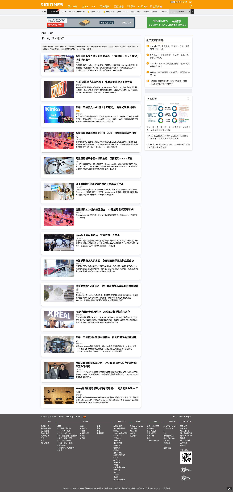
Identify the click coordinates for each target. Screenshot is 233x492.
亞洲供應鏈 (117, 443)
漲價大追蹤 (54, 11)
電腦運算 (116, 462)
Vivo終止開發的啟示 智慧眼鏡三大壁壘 (98, 235)
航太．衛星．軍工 (65, 438)
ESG (165, 433)
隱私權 (68, 417)
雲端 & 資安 (151, 431)
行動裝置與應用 (119, 467)
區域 (126, 11)
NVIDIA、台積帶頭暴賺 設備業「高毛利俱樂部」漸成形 (169, 56)
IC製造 (116, 477)
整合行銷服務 (185, 441)
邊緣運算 (116, 431)
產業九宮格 (45, 433)
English (188, 417)
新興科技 (116, 441)
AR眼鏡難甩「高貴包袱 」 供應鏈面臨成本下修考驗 (104, 82)
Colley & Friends (136, 426)
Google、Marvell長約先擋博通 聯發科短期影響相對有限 (170, 65)
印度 (83, 431)
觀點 (139, 11)
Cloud (115, 458)
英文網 (144, 6)
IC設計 (116, 475)
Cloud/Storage (169, 438)
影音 (132, 6)
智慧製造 (116, 445)
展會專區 (100, 433)
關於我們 (44, 417)
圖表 (60, 450)
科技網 (74, 6)
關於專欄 (133, 436)
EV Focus (117, 438)
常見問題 (77, 417)
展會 (42, 438)
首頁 (44, 11)
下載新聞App (185, 450)
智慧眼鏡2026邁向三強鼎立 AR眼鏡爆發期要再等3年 (105, 209)
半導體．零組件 (65, 428)
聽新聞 (154, 11)
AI (164, 431)
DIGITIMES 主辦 (153, 426)
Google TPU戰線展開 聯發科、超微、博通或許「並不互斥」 (170, 47)
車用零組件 (117, 426)
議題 (132, 11)
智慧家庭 (116, 448)
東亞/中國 (85, 433)
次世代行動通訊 (119, 455)
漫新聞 (146, 11)
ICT (165, 445)
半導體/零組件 (169, 436)
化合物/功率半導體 (120, 433)
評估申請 (184, 2)
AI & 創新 (150, 436)
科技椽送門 (45, 436)
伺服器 (116, 465)
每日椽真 (164, 11)
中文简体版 (178, 417)
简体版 (178, 2)
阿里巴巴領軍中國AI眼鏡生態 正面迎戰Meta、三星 (104, 158)
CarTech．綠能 (64, 431)
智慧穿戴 (116, 470)
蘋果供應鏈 (109, 11)
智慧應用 (150, 428)
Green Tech (117, 436)
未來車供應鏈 (94, 11)
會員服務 (183, 428)
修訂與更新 (45, 443)
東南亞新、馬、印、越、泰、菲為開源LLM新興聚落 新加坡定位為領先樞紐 (168, 128)
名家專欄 (133, 428)
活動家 (120, 6)
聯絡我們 (183, 445)
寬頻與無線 (117, 453)
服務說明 (53, 417)
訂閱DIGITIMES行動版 (186, 437)
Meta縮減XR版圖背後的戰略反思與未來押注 (99, 184)
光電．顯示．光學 (65, 443)
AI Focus (116, 460)
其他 (148, 438)
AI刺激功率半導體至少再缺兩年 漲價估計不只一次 (170, 74)
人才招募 (183, 443)
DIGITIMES (186, 421)
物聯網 (116, 450)
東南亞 (84, 428)
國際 (83, 436)
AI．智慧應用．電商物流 (68, 436)
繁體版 (173, 2)
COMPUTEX (168, 428)
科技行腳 (133, 431)
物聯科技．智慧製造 (66, 448)
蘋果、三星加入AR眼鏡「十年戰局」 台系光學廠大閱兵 (106, 107)
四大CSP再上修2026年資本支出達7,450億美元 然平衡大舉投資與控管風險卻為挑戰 (168, 137)
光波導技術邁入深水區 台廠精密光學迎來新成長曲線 (105, 260)
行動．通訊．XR (65, 433)
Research (90, 6)
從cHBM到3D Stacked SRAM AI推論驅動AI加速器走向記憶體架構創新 (168, 146)
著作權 (61, 417)
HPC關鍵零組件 (119, 428)
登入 (190, 2)
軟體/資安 (167, 448)
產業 (119, 11)
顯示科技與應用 (119, 479)
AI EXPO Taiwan (177, 11)
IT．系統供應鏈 (65, 441)
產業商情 (157, 6)
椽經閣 (106, 6)
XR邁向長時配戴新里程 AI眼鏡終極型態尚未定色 (103, 311)
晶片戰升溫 (45, 426)
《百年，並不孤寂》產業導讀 (72, 11)
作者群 (132, 433)
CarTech (116, 472)
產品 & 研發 (151, 433)
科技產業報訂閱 (186, 433)
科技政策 (62, 445)
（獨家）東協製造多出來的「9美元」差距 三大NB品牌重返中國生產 (169, 82)
